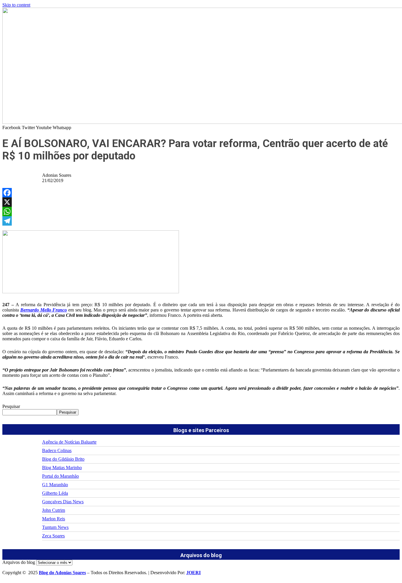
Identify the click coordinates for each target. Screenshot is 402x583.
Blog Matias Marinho (62, 467)
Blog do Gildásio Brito (63, 459)
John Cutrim (53, 510)
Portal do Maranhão (60, 476)
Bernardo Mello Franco (43, 309)
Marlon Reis (53, 518)
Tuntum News (55, 527)
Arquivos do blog (18, 562)
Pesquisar (11, 406)
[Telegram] (201, 221)
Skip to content (16, 4)
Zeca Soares (53, 535)
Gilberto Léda (55, 493)
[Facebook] (201, 192)
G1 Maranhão (55, 484)
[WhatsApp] (201, 211)
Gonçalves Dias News (63, 501)
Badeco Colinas (57, 450)
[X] (201, 202)
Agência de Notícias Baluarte (69, 441)
